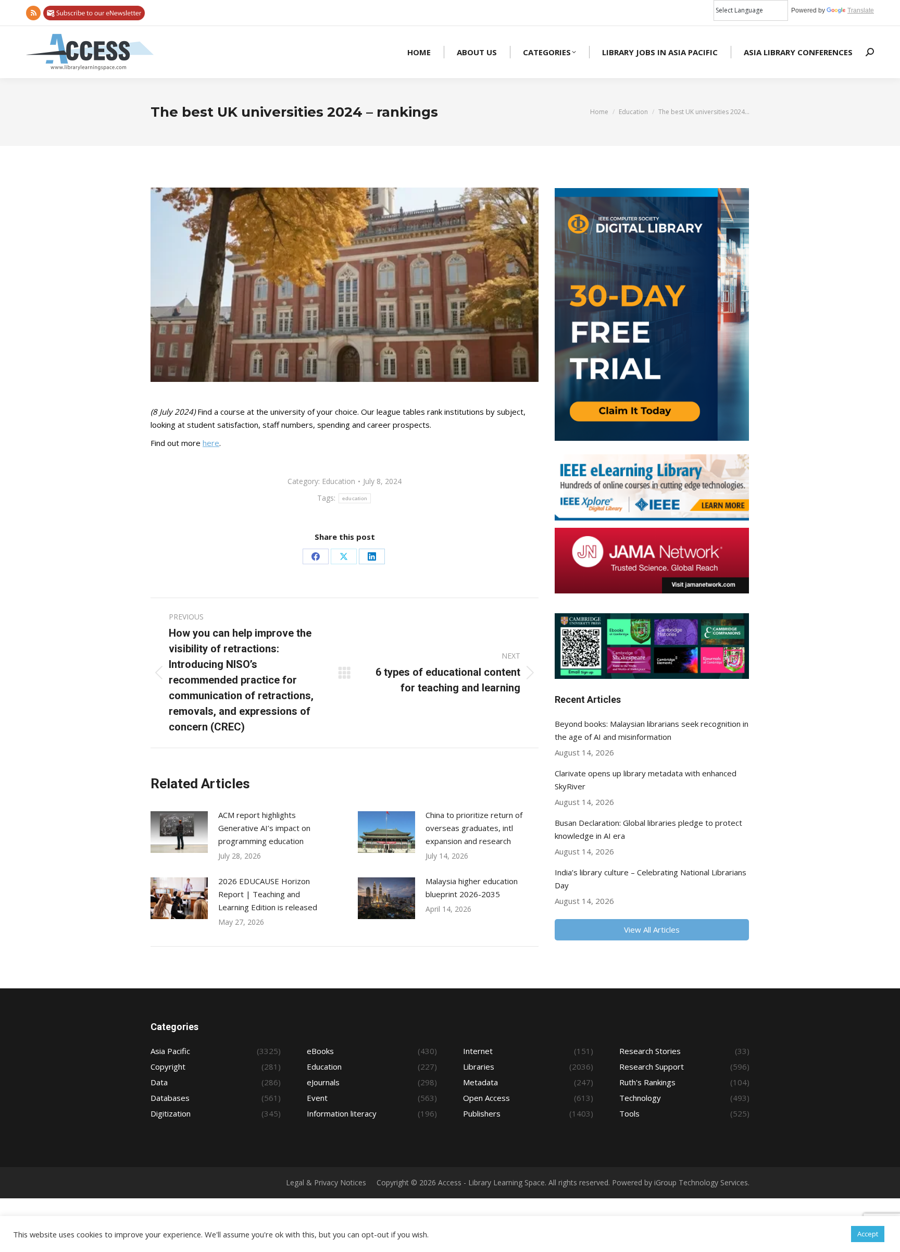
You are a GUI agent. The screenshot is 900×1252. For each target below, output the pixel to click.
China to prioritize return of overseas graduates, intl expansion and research (474, 828)
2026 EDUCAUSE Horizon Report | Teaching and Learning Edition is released (267, 894)
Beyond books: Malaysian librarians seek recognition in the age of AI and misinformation (651, 730)
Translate (860, 10)
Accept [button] (867, 1233)
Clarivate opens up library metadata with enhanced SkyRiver (645, 779)
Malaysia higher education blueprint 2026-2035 (472, 887)
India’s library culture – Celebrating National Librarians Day (650, 878)
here (211, 443)
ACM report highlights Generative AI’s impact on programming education (264, 828)
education (355, 498)
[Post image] (179, 832)
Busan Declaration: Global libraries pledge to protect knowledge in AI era (648, 829)
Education (338, 481)
